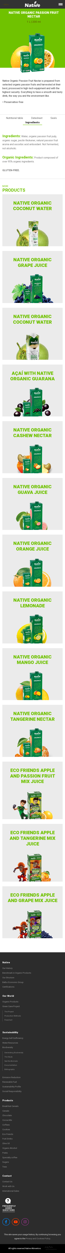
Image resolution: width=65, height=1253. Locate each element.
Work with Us (8, 1186)
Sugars (5, 1162)
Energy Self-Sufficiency (12, 1038)
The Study (8, 1057)
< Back (6, 5)
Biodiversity (7, 1047)
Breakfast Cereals (10, 1106)
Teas (4, 1166)
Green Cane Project (11, 1006)
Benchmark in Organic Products (16, 972)
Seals (53, 118)
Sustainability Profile (11, 1086)
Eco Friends (7, 1134)
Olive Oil (6, 1143)
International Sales (10, 1190)
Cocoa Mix (7, 1120)
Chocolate (7, 1115)
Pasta (5, 1152)
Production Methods (12, 1016)
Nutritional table (14, 118)
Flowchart (8, 1020)
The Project (9, 1011)
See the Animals (11, 1061)
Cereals (5, 1110)
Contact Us (7, 1181)
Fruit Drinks (7, 1138)
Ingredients (32, 122)
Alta (51, 1248)
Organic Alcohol (9, 1148)
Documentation (10, 1065)
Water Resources (10, 1042)
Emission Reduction (11, 1077)
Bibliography (9, 1069)
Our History (7, 968)
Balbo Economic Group (13, 982)
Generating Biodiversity (13, 1052)
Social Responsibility (11, 1091)
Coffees (6, 1124)
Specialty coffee (9, 1157)
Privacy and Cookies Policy (38, 1238)
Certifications (8, 986)
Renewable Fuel (9, 1081)
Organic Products (10, 1001)
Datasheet (36, 118)
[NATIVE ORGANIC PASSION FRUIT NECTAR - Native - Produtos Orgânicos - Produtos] (32, 5)
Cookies (6, 1129)
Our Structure (8, 977)
